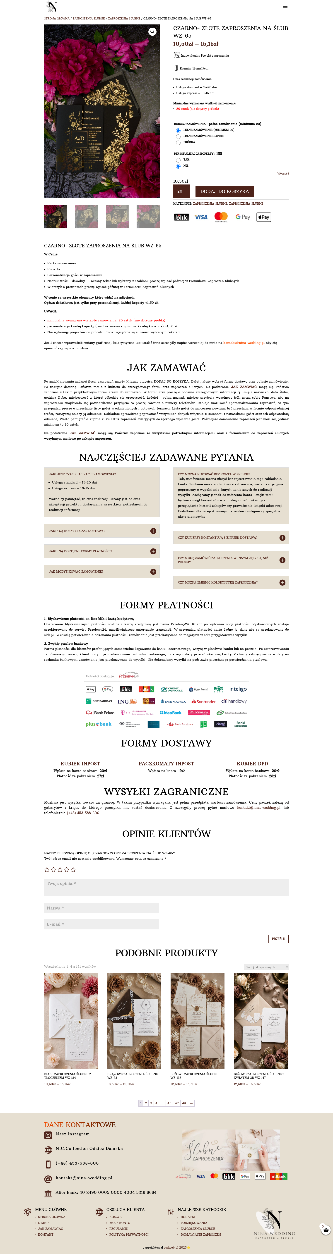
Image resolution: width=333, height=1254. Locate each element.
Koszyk (115, 1217)
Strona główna (57, 18)
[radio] (205, 130)
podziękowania (194, 1223)
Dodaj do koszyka (224, 191)
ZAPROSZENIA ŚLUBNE (89, 18)
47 (177, 1103)
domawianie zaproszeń (201, 1234)
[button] (152, 32)
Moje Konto (119, 1223)
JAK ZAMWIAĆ (244, 387)
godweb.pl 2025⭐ (177, 1247)
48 (184, 1103)
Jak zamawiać (50, 1228)
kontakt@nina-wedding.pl (244, 343)
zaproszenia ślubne (198, 1228)
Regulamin (118, 1228)
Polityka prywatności (129, 1234)
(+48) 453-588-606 (83, 813)
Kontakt (45, 1234)
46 (169, 1103)
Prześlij (278, 939)
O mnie (43, 1223)
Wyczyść (283, 173)
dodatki (188, 1217)
